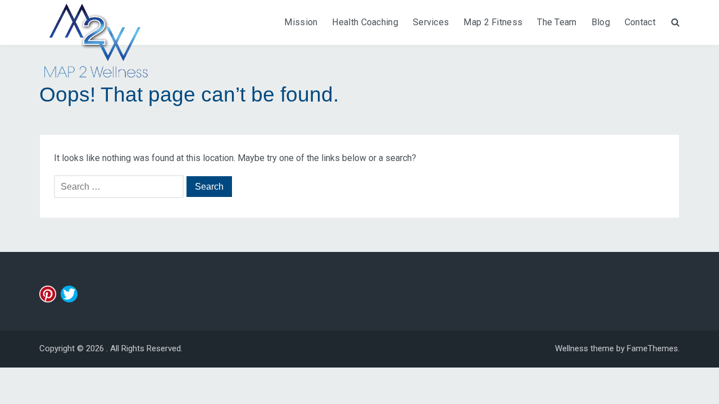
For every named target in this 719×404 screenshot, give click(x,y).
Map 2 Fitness (492, 22)
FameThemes (652, 348)
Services (431, 22)
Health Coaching (365, 22)
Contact (640, 22)
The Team (556, 22)
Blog (600, 22)
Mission (300, 22)
